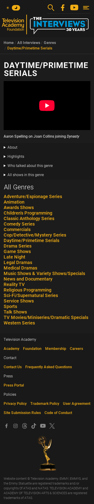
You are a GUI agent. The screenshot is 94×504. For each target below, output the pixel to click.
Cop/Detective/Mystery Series (35, 235)
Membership (55, 348)
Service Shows (19, 301)
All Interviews (28, 43)
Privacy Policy (15, 403)
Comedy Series (19, 224)
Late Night (14, 257)
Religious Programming (27, 290)
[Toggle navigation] (86, 7)
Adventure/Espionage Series (33, 196)
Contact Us (13, 367)
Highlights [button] (16, 156)
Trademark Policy (44, 403)
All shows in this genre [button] (26, 175)
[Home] (47, 26)
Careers (76, 348)
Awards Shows (19, 207)
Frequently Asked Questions (48, 367)
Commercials (17, 229)
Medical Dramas (20, 268)
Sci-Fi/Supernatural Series (31, 295)
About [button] (12, 147)
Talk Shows (15, 312)
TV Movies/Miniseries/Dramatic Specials (46, 317)
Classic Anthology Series (29, 218)
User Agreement (76, 403)
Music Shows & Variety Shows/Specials (44, 273)
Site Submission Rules (22, 413)
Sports (10, 306)
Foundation (32, 348)
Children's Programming (28, 213)
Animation (14, 202)
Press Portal (14, 385)
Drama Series (17, 246)
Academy (11, 348)
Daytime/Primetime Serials (29, 48)
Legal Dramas (18, 262)
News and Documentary (28, 279)
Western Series (19, 323)
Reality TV (14, 284)
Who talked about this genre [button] (30, 165)
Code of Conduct (58, 413)
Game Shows (17, 251)
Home (9, 43)
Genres (50, 43)
